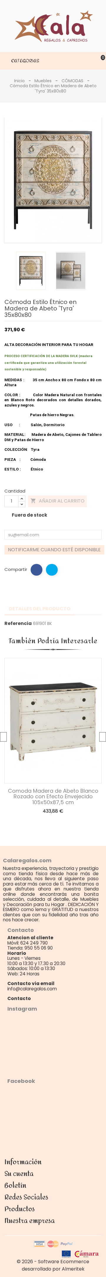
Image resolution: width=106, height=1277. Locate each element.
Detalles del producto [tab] (39, 608)
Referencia (18, 623)
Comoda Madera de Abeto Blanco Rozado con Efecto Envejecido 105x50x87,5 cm (53, 796)
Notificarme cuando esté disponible (54, 549)
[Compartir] (36, 570)
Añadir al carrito (57, 501)
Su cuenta (19, 1174)
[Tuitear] (52, 570)
